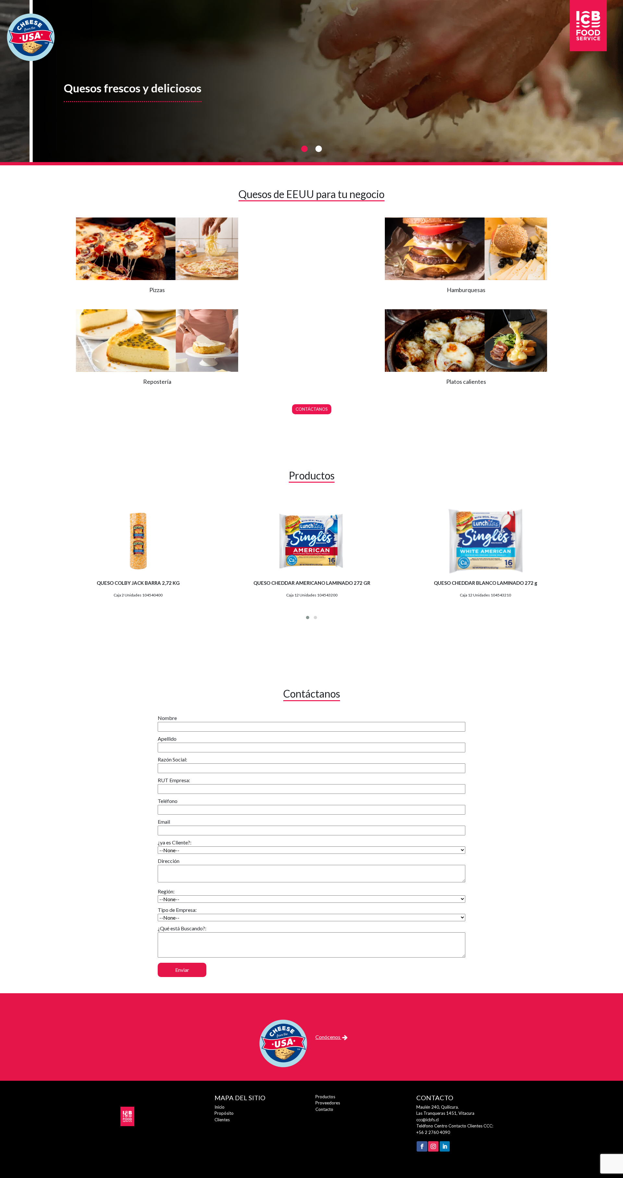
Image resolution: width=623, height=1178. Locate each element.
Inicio (219, 1107)
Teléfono (167, 801)
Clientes (222, 1119)
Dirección (168, 861)
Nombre (167, 718)
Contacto (324, 1109)
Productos (325, 1096)
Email (164, 822)
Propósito (224, 1113)
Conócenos (328, 1037)
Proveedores (327, 1102)
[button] (304, 149)
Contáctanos (312, 409)
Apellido (167, 739)
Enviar (182, 970)
